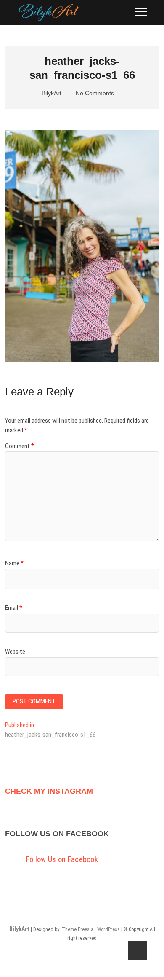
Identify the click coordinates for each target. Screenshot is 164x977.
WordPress (108, 929)
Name (14, 563)
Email (13, 608)
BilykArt (50, 93)
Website (15, 651)
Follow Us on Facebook (57, 833)
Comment (19, 446)
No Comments (94, 93)
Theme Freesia (77, 929)
